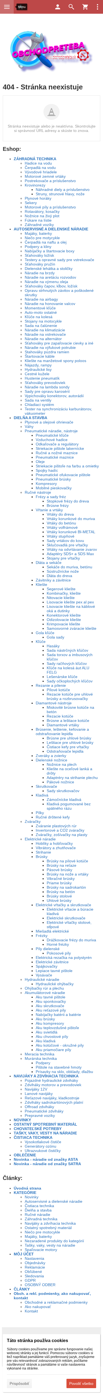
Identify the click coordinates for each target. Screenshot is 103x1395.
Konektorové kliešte (64, 615)
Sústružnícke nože (63, 571)
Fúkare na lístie (38, 220)
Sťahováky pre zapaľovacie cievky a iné (59, 343)
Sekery (31, 203)
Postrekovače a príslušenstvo (50, 181)
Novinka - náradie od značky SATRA (47, 1164)
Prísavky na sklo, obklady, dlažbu (64, 1071)
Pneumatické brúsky (53, 479)
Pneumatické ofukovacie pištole (63, 475)
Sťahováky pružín (40, 264)
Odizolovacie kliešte (64, 619)
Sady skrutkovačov (63, 791)
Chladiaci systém (39, 404)
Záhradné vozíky (39, 224)
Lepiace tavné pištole (54, 970)
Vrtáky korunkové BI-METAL (71, 532)
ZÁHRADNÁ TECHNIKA (35, 159)
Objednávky (35, 1263)
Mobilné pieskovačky (54, 488)
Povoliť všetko (81, 1383)
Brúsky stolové (59, 896)
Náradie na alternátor (43, 339)
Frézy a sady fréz (51, 497)
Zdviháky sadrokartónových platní (54, 1102)
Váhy (29, 426)
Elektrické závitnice (52, 962)
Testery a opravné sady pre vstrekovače (59, 260)
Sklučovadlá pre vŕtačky (67, 545)
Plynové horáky (38, 198)
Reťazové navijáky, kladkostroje (52, 1098)
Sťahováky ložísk (39, 255)
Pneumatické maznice (55, 457)
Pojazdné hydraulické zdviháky (51, 1080)
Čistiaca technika (39, 1206)
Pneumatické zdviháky (44, 1111)
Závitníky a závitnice (53, 580)
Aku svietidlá (46, 1032)
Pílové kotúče (58, 690)
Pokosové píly (59, 953)
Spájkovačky (46, 966)
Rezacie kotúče (60, 716)
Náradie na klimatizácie (45, 330)
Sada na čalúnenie (41, 325)
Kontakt (31, 1311)
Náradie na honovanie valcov (50, 303)
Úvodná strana (27, 1188)
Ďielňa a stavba (38, 1210)
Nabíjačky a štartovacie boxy (49, 251)
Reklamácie (35, 1267)
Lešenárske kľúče (62, 676)
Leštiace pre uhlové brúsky (70, 742)
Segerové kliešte (61, 589)
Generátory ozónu (40, 1146)
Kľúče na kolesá (38, 317)
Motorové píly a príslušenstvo (50, 207)
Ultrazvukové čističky (43, 1150)
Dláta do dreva (59, 576)
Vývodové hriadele (41, 172)
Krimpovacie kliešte (63, 624)
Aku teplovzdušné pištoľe (57, 1028)
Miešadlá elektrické (52, 931)
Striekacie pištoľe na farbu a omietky (67, 466)
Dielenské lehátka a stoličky (49, 268)
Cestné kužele (37, 374)
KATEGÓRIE (25, 1192)
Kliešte (41, 584)
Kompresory (46, 483)
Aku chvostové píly (52, 1036)
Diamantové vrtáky (63, 725)
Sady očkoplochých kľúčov (70, 681)
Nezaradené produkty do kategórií (54, 1241)
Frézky (42, 935)
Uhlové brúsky (59, 900)
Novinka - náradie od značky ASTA (46, 1159)
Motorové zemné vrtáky (45, 176)
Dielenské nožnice (51, 760)
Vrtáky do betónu (61, 523)
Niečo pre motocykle (42, 1232)
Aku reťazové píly (51, 1010)
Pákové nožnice (60, 782)
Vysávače (44, 975)
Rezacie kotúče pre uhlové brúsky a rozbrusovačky (70, 696)
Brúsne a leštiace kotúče (68, 720)
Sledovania (34, 1276)
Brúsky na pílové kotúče (67, 861)
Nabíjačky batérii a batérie (58, 1014)
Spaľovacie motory (41, 1249)
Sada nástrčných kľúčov (67, 650)
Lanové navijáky (39, 1093)
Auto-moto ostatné (41, 312)
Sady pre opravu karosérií (47, 391)
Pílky (40, 813)
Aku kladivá (45, 1041)
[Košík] (85, 7)
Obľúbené (33, 1271)
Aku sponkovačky (51, 1001)
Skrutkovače (46, 786)
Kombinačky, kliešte (64, 593)
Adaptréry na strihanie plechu (72, 777)
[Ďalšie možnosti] (97, 7)
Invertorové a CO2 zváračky (60, 830)
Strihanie (43, 852)
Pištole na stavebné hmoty (59, 1067)
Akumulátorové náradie (45, 992)
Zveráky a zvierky (51, 755)
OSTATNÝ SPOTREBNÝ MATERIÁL (45, 1124)
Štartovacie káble (40, 356)
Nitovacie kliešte (61, 597)
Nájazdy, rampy (38, 365)
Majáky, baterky (38, 233)
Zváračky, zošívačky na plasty (61, 834)
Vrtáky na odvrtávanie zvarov (72, 549)
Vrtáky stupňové (60, 536)
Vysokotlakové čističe (43, 1142)
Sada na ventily (38, 400)
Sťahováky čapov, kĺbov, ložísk (51, 286)
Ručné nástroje (38, 492)
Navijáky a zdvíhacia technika (50, 1223)
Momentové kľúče (40, 308)
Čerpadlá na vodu (40, 167)
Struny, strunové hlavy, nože (60, 194)
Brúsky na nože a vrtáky (67, 874)
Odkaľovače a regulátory (57, 444)
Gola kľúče (45, 633)
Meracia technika (39, 1054)
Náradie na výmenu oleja (46, 281)
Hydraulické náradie (42, 979)
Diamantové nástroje (54, 703)
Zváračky (33, 821)
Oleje (40, 461)
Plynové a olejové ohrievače (49, 422)
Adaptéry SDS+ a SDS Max (70, 554)
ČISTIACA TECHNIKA (33, 1137)
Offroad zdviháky (39, 1107)
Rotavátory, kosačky (42, 211)
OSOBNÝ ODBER (40, 1285)
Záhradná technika (41, 1219)
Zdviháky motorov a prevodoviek (53, 1085)
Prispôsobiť (19, 1383)
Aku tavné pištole (50, 997)
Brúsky (42, 856)
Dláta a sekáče (49, 562)
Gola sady (55, 637)
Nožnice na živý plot (42, 216)
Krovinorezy (35, 185)
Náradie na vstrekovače (45, 334)
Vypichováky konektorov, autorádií (54, 396)
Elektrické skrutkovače (66, 918)
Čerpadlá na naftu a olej (45, 242)
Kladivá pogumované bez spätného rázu (69, 806)
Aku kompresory (50, 1023)
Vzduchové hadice (52, 439)
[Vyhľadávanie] (71, 7)
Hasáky (53, 646)
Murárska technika (41, 1058)
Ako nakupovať (38, 1306)
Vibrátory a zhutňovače (56, 848)
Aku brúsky (45, 1019)
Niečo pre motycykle (42, 238)
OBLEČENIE (25, 1155)
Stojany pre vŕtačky (63, 558)
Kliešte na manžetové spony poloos (55, 360)
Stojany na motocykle (43, 321)
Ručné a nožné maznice (57, 453)
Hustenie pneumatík (42, 378)
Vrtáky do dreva (60, 514)
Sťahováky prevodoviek (45, 382)
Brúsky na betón (61, 891)
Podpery (43, 1063)
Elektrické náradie (40, 839)
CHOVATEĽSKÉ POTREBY (38, 1128)
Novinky (31, 1197)
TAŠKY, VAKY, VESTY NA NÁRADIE (45, 1133)
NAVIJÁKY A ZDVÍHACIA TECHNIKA (46, 1076)
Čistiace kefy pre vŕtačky (68, 747)
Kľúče (41, 641)
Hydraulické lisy (38, 369)
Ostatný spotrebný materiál (48, 1227)
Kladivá (42, 795)
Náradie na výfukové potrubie (50, 347)
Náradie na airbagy (41, 299)
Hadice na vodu (38, 163)
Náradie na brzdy (40, 273)
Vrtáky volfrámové (62, 527)
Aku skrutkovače (50, 1006)
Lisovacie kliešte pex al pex (70, 602)
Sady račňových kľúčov (67, 663)
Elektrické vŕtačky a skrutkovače (63, 905)
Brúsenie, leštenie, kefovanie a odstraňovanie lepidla (62, 731)
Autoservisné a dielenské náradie (53, 1201)
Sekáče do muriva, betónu (69, 567)
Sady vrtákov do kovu (65, 540)
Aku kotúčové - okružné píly (60, 1045)
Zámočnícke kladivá (64, 799)
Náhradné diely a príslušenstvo (63, 189)
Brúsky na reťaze (61, 865)
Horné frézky (58, 944)
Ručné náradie (37, 1214)
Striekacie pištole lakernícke (60, 448)
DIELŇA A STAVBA (30, 418)
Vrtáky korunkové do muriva (71, 518)
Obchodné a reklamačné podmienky (56, 1302)
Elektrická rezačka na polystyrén (64, 957)
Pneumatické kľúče (52, 435)
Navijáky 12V (36, 1089)
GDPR (30, 1280)
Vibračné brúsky (61, 878)
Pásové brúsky (59, 870)
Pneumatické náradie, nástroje (51, 431)
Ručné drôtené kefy (53, 817)
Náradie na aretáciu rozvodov (50, 277)
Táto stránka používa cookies (37, 1340)
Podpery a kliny (38, 246)
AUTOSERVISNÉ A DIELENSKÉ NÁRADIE (51, 229)
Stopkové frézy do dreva (68, 501)
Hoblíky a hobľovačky (54, 843)
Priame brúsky (59, 883)
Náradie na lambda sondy (47, 387)
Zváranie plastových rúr (56, 826)
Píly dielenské (48, 949)
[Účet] (58, 7)
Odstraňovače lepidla (65, 751)
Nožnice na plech (62, 764)
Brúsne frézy (58, 505)
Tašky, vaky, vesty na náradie (50, 1245)
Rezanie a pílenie (51, 685)
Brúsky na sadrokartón (66, 887)
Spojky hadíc (47, 470)
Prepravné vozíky (40, 1115)
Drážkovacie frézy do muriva (71, 940)
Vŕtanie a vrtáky (49, 510)
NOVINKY (22, 1120)
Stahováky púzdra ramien (47, 352)
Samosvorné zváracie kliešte (71, 628)
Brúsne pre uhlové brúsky (69, 738)
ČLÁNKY (22, 1289)
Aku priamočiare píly (53, 1049)
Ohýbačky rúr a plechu (44, 988)
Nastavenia (34, 1258)
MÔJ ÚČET (24, 1254)
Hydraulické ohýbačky (55, 984)
